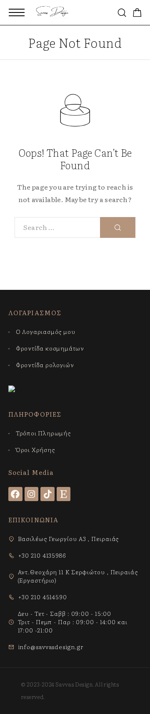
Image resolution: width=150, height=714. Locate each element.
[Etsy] (64, 494)
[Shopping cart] (137, 13)
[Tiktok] (47, 494)
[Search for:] (57, 227)
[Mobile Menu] (16, 12)
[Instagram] (32, 494)
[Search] (122, 12)
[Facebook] (15, 494)
